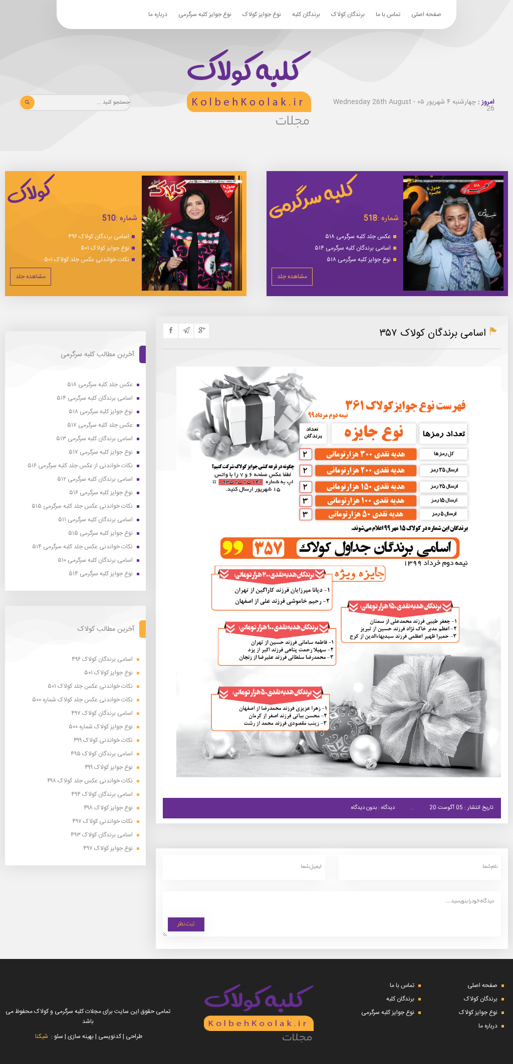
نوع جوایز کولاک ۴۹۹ (109, 767)
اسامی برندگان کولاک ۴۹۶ (98, 237)
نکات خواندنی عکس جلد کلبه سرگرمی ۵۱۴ (82, 547)
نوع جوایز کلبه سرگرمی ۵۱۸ (359, 260)
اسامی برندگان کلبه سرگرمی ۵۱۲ (95, 479)
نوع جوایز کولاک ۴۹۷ (108, 848)
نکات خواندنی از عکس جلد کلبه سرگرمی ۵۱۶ (80, 466)
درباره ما (157, 15)
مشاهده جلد (292, 277)
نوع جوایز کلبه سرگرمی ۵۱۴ (101, 574)
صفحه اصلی (426, 15)
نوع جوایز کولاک (261, 15)
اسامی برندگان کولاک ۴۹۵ (102, 754)
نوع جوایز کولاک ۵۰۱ (105, 248)
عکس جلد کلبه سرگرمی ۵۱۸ (358, 237)
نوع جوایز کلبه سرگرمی (204, 15)
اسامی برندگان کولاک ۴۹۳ (102, 835)
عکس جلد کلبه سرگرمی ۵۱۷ (100, 425)
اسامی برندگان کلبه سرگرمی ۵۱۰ (95, 560)
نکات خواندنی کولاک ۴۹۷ (102, 821)
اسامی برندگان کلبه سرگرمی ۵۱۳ (94, 439)
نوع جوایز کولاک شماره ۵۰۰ (101, 727)
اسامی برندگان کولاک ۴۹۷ (102, 713)
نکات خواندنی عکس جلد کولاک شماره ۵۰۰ (82, 700)
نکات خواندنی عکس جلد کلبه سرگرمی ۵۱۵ (82, 506)
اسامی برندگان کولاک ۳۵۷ (432, 333)
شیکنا (41, 1036)
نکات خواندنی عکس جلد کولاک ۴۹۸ (90, 781)
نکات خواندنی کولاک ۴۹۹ (103, 740)
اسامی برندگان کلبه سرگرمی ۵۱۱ (95, 520)
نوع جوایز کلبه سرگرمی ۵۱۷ (101, 452)
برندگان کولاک (348, 15)
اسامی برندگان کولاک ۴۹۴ (102, 794)
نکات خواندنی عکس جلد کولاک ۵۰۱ (86, 260)
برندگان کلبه (306, 15)
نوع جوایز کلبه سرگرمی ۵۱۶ (101, 493)
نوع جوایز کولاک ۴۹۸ (108, 808)
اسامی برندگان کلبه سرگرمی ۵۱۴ (353, 248)
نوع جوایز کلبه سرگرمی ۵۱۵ (100, 533)
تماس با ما (388, 15)
